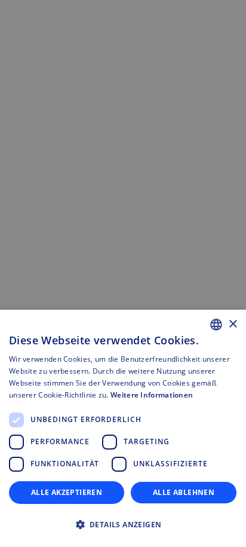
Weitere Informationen (151, 395)
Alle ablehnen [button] (183, 492)
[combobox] (216, 325)
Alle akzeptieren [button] (66, 492)
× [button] (232, 324)
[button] (123, 525)
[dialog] (123, 428)
